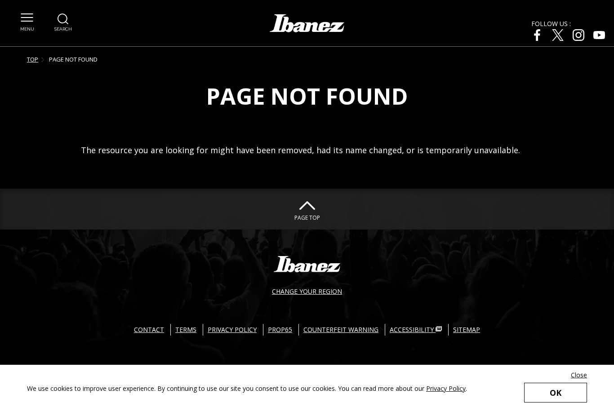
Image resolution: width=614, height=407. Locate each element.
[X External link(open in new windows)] (558, 35)
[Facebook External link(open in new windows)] (537, 35)
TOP (32, 59)
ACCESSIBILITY (413, 329)
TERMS (185, 329)
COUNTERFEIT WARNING (340, 329)
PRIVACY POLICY (232, 329)
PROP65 (280, 329)
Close (579, 375)
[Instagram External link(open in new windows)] (578, 35)
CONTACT (149, 329)
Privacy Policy (446, 388)
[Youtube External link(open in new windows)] (599, 35)
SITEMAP (466, 329)
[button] (27, 22)
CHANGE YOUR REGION (307, 291)
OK (555, 392)
